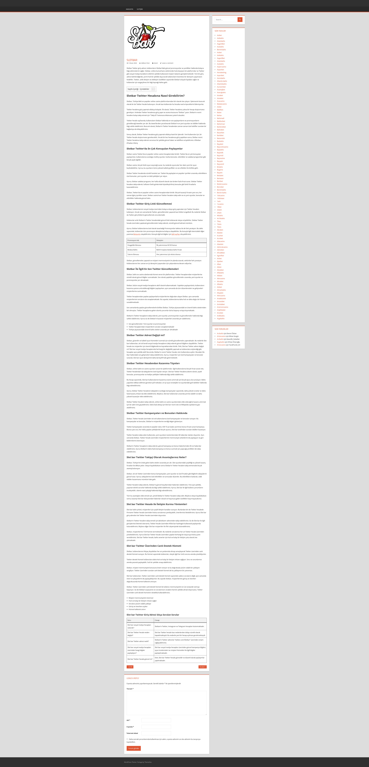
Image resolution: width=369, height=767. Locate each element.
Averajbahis (221, 92)
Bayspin (220, 161)
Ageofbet (220, 255)
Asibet (219, 35)
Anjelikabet (221, 310)
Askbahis (220, 38)
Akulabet (220, 270)
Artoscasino (221, 336)
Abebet (219, 233)
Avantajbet (221, 89)
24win (219, 213)
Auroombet (221, 87)
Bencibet (220, 187)
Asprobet (220, 75)
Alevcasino (221, 278)
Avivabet (220, 98)
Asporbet (220, 69)
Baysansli (220, 164)
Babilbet (220, 110)
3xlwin (219, 210)
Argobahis (220, 318)
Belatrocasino (222, 184)
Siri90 (131, 667)
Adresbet (220, 250)
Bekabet (220, 175)
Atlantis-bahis (222, 81)
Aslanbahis (221, 41)
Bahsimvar (221, 124)
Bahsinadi (220, 118)
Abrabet (220, 230)
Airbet (219, 258)
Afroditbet (221, 253)
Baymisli (220, 155)
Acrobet (220, 238)
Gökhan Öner (145, 63)
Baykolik (220, 152)
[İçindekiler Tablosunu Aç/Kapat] (152, 89)
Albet (219, 264)
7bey (219, 221)
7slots (219, 224)
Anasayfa (129, 9)
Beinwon (220, 178)
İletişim (140, 9)
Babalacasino (222, 104)
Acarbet (220, 235)
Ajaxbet (220, 261)
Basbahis (220, 141)
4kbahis (220, 215)
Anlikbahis (221, 316)
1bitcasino (221, 195)
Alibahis (220, 284)
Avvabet (220, 95)
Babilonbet (221, 121)
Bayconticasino (222, 147)
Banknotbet (221, 127)
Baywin (219, 172)
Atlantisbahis (221, 84)
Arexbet (220, 313)
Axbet (219, 107)
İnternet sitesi (132, 733)
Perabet (202, 667)
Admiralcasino (222, 247)
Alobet (219, 287)
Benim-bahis (221, 192)
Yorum (130, 689)
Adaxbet (220, 244)
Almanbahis (221, 290)
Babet (219, 112)
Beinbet (220, 181)
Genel (156, 63)
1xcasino (220, 204)
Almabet (220, 281)
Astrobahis (221, 78)
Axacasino (220, 101)
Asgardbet (221, 44)
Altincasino (221, 295)
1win (219, 201)
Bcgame (220, 170)
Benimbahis (221, 49)
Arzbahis (220, 333)
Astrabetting (221, 72)
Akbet (219, 267)
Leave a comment (167, 63)
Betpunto (136, 234)
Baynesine (221, 158)
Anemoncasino (222, 307)
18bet (219, 207)
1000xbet (220, 198)
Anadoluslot (221, 298)
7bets (219, 227)
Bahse (219, 115)
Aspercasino (221, 67)
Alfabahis (220, 273)
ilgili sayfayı (176, 234)
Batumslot (221, 138)
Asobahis (220, 47)
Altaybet (220, 293)
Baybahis (220, 150)
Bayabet (220, 144)
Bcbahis (220, 167)
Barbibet (220, 135)
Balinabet (220, 130)
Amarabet (220, 301)
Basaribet (220, 132)
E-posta (130, 727)
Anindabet (221, 304)
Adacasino (221, 241)
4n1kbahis (221, 218)
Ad (128, 720)
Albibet (219, 275)
